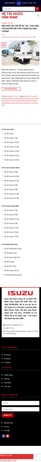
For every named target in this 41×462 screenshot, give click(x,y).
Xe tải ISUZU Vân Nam (12, 15)
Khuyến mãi (8, 423)
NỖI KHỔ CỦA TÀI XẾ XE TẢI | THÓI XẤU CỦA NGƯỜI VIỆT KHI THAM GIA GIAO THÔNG (20, 29)
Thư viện (7, 386)
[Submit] (37, 9)
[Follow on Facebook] (3, 436)
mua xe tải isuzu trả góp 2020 (14, 101)
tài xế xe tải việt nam (24, 103)
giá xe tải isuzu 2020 (31, 96)
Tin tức (6, 427)
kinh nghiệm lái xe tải (21, 98)
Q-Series (7, 355)
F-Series (7, 362)
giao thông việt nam (8, 98)
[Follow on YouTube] (7, 436)
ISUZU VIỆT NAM (30, 37)
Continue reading (11, 89)
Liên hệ (6, 379)
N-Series (7, 359)
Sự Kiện (4, 23)
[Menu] (38, 15)
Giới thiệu (7, 383)
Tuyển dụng (8, 375)
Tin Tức (10, 23)
